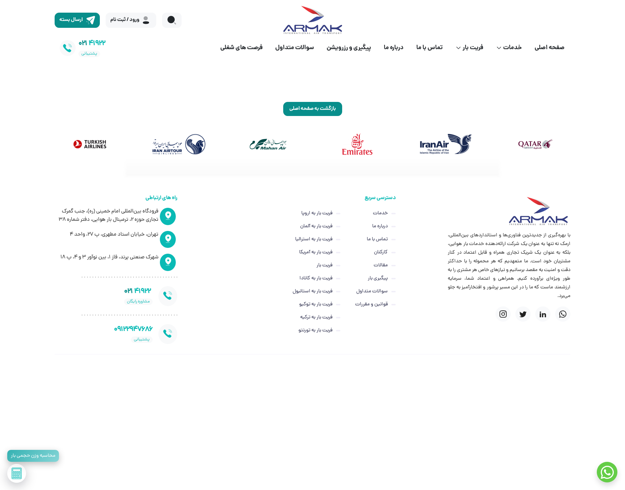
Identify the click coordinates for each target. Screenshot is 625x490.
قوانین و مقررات (371, 304)
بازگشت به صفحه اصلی (312, 109)
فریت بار (473, 48)
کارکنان (381, 252)
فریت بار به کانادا (315, 278)
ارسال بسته (71, 20)
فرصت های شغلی (241, 48)
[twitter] (523, 314)
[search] (172, 20)
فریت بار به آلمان (316, 226)
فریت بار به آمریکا (315, 252)
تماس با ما (429, 48)
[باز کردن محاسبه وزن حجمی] (16, 473)
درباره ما (394, 48)
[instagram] (503, 314)
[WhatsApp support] (607, 472)
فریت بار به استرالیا (313, 239)
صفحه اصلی (550, 48)
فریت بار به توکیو (315, 304)
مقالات (381, 265)
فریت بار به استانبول (312, 291)
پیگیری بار (378, 278)
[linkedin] (542, 314)
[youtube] (562, 314)
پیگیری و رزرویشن (349, 48)
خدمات (512, 48)
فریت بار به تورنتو (315, 330)
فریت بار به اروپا (316, 213)
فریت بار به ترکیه (316, 317)
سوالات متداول (294, 48)
